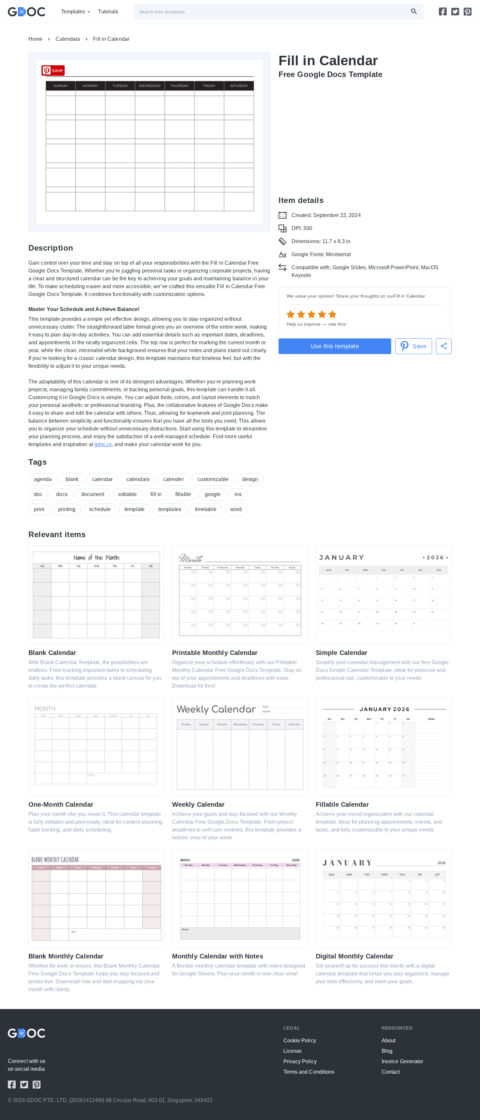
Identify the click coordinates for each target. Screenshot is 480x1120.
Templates (73, 11)
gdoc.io (103, 444)
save (57, 70)
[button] (444, 346)
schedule (100, 509)
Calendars (68, 39)
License (292, 1051)
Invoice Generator (403, 1061)
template (134, 509)
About (389, 1040)
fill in (156, 494)
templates (169, 509)
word (236, 509)
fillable (183, 494)
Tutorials (108, 11)
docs (61, 494)
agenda (43, 479)
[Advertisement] (365, 133)
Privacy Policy (300, 1061)
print (39, 509)
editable (127, 494)
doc (38, 494)
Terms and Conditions (309, 1072)
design (250, 479)
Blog (387, 1051)
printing (67, 509)
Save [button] (419, 346)
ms (237, 494)
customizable (213, 479)
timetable (205, 509)
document (92, 494)
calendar (102, 479)
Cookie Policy (299, 1040)
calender (173, 479)
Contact (391, 1072)
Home (35, 39)
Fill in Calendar (111, 39)
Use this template (335, 346)
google (213, 494)
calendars (138, 479)
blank (72, 479)
